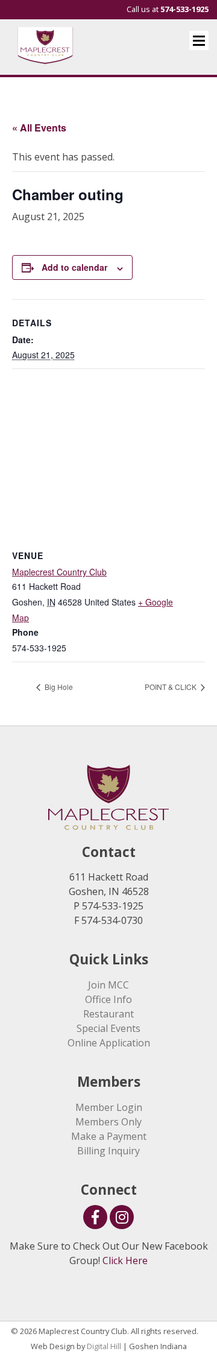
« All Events (39, 127)
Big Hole (58, 687)
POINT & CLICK (171, 687)
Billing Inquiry (108, 1150)
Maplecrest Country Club (59, 572)
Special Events (108, 1028)
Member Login (108, 1107)
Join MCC (108, 985)
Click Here (125, 1260)
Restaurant (108, 1013)
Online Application (109, 1042)
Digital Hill (104, 1346)
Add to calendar (74, 267)
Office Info (108, 999)
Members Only (108, 1121)
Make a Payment (108, 1136)
